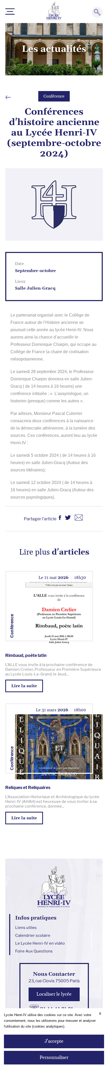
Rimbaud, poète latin (26, 655)
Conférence (54, 96)
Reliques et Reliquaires (27, 787)
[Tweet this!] (68, 518)
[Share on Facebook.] (60, 518)
